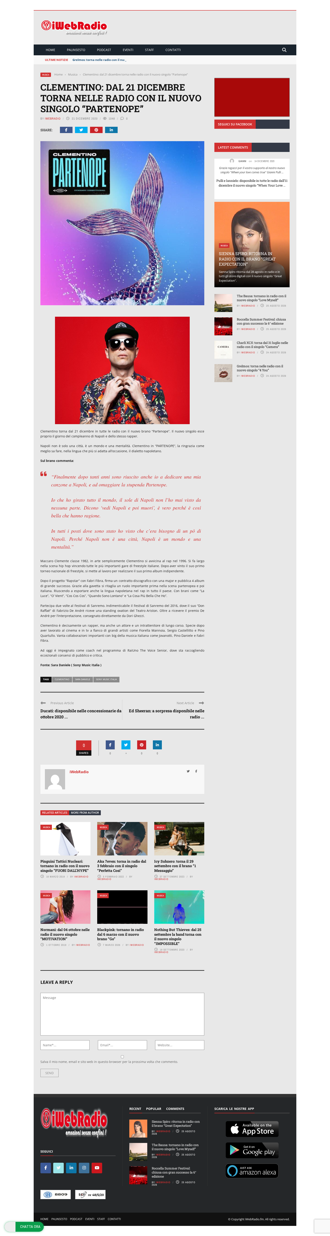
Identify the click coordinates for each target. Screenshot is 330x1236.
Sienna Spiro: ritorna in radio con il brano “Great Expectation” (247, 259)
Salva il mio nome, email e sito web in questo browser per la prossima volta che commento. (109, 1062)
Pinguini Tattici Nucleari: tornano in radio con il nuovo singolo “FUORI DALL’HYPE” (65, 866)
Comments (175, 1109)
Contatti (173, 50)
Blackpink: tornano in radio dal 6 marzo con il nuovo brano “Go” (120, 934)
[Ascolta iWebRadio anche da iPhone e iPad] (252, 1128)
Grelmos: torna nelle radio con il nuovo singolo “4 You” (112, 60)
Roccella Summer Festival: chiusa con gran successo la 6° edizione (261, 321)
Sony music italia (106, 679)
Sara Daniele (82, 679)
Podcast (104, 50)
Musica (45, 74)
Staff (149, 50)
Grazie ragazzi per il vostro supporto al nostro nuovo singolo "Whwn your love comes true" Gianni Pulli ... (252, 170)
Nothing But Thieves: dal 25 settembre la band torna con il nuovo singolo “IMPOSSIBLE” (177, 936)
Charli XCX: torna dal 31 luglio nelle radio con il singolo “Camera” (262, 345)
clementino (62, 679)
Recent (135, 1109)
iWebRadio (53, 118)
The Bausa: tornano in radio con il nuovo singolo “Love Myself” (261, 298)
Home (50, 50)
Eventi (128, 50)
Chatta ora (30, 1226)
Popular (153, 1109)
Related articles (54, 813)
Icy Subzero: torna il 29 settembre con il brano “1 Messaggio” (175, 866)
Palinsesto (76, 50)
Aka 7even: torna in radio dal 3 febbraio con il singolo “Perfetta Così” (121, 866)
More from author (85, 813)
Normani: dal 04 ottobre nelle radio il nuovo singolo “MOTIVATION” (65, 934)
